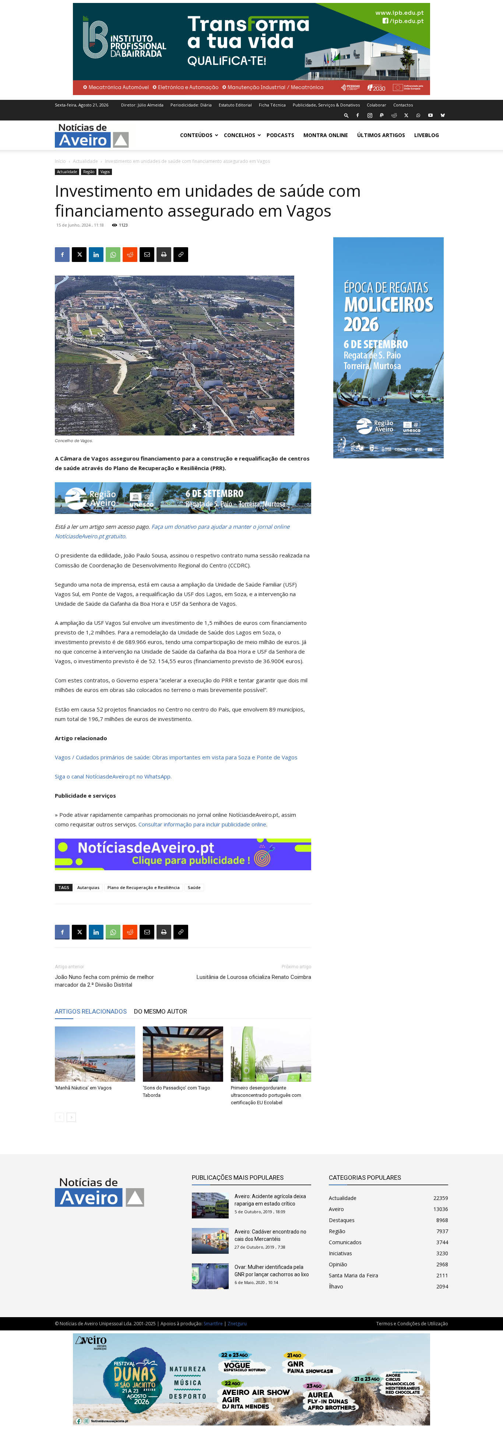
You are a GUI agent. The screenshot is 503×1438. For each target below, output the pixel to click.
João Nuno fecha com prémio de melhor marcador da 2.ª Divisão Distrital (104, 981)
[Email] (147, 254)
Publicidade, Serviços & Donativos (326, 105)
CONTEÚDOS (196, 135)
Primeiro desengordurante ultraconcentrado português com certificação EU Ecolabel (266, 1095)
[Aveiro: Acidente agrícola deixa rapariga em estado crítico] (210, 1205)
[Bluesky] (442, 115)
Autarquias (88, 887)
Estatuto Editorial (235, 105)
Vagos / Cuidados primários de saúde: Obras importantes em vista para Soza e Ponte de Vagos (176, 757)
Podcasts (280, 135)
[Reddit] (394, 115)
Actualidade (85, 161)
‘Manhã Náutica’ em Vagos (83, 1088)
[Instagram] (369, 115)
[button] (346, 115)
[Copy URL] (180, 254)
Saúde (194, 887)
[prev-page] (59, 1117)
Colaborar (376, 105)
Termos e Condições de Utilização (412, 1323)
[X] (406, 115)
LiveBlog (426, 135)
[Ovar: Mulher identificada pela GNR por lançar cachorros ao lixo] (210, 1276)
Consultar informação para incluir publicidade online (202, 824)
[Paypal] (381, 115)
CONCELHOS (239, 135)
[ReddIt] (130, 254)
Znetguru (237, 1323)
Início (60, 161)
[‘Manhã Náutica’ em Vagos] (95, 1054)
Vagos (105, 171)
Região (88, 171)
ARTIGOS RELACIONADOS (91, 1011)
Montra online (325, 135)
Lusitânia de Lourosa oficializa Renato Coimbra (254, 977)
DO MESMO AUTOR (160, 1011)
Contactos (403, 105)
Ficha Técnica (272, 105)
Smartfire (213, 1323)
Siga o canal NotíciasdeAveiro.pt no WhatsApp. (113, 776)
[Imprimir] (163, 254)
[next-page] (71, 1117)
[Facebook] (357, 115)
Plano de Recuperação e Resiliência (144, 887)
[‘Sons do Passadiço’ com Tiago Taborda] (183, 1054)
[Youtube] (430, 115)
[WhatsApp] (418, 115)
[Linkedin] (96, 254)
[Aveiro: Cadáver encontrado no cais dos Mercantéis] (210, 1241)
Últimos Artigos (381, 135)
